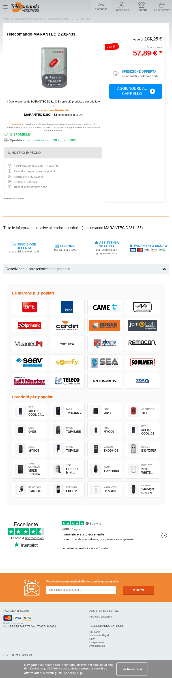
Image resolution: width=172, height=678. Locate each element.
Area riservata (97, 646)
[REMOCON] (142, 344)
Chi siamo (94, 632)
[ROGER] (104, 325)
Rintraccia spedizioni (100, 616)
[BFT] (29, 307)
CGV (92, 639)
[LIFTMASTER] (29, 381)
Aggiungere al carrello (132, 91)
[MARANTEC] (29, 344)
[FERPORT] (142, 381)
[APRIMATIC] (29, 325)
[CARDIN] (67, 325)
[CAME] (104, 307)
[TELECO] (67, 381)
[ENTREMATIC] (104, 381)
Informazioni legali (99, 635)
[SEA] (104, 362)
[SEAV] (29, 362)
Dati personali (96, 642)
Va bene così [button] (132, 669)
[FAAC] (142, 307)
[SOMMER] (142, 362)
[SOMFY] (67, 362)
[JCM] (142, 325)
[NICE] (67, 307)
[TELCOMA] (104, 344)
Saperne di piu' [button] (74, 673)
